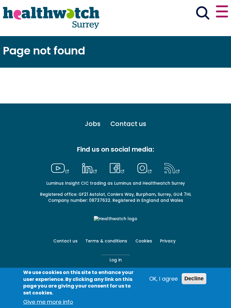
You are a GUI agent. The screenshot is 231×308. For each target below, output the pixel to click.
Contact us (128, 124)
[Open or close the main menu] (222, 12)
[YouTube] (61, 167)
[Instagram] (146, 167)
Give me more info (48, 302)
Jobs (92, 124)
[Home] (51, 18)
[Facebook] (119, 167)
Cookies (143, 241)
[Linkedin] (91, 167)
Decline (194, 279)
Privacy (168, 241)
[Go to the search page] (203, 14)
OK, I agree (163, 278)
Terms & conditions (106, 241)
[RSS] (172, 167)
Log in (115, 260)
